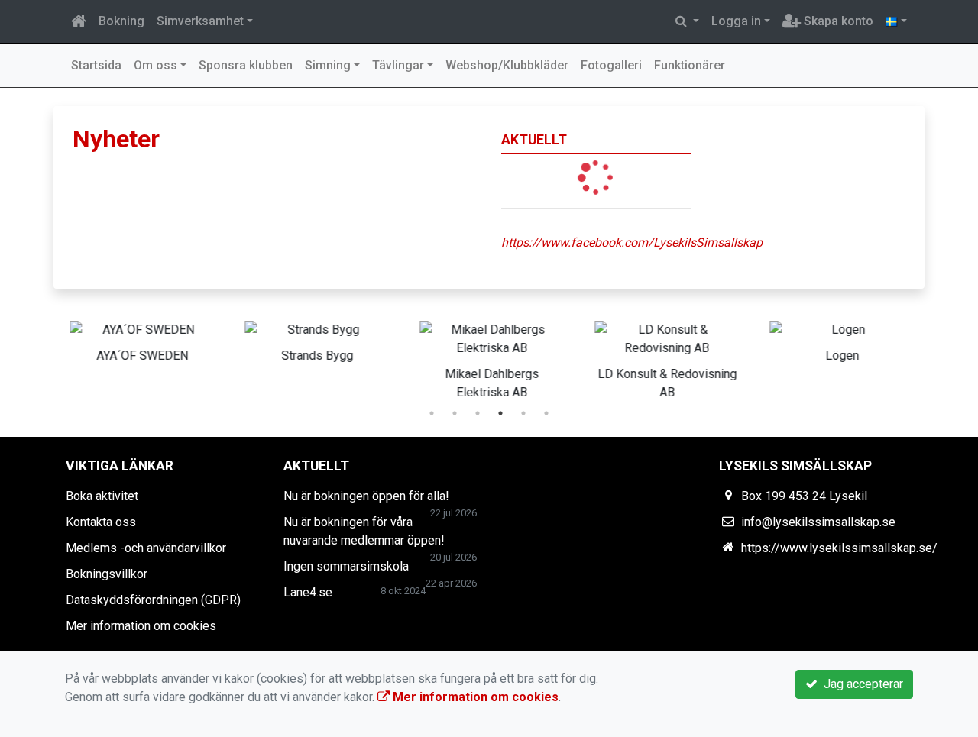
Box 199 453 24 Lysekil (804, 496)
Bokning (121, 21)
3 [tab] (477, 413)
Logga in (736, 21)
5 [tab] (523, 413)
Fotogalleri (611, 65)
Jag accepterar (860, 684)
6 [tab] (546, 413)
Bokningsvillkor (106, 574)
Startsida (96, 65)
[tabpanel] (140, 339)
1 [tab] (431, 413)
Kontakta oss (101, 522)
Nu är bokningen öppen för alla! (366, 496)
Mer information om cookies (141, 626)
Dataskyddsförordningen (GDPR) (153, 600)
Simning (328, 65)
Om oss (155, 65)
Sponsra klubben (246, 65)
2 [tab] (454, 413)
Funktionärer (689, 65)
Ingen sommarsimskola (346, 566)
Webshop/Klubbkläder (506, 65)
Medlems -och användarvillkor (146, 548)
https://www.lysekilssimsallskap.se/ (839, 548)
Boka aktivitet (102, 496)
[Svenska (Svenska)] (896, 21)
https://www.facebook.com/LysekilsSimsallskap (632, 242)
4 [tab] (500, 413)
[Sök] (687, 21)
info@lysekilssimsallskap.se (818, 522)
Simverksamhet (200, 21)
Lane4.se (307, 592)
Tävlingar (398, 65)
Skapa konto (837, 21)
